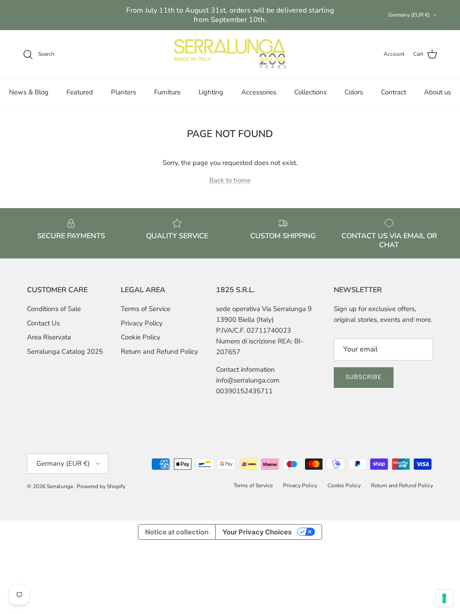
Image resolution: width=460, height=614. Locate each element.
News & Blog (29, 92)
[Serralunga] (230, 54)
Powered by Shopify (101, 486)
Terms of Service (145, 308)
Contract (393, 92)
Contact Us (43, 323)
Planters (123, 92)
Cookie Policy (140, 337)
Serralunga (60, 486)
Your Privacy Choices (257, 532)
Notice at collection (176, 532)
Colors (354, 92)
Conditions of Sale (54, 308)
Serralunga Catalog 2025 (65, 351)
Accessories (258, 92)
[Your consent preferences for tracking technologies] (444, 598)
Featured (79, 92)
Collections (310, 92)
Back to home (230, 180)
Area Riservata (49, 337)
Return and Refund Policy (159, 351)
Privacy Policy (142, 323)
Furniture (167, 92)
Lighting (211, 92)
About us (437, 92)
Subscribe (363, 377)
